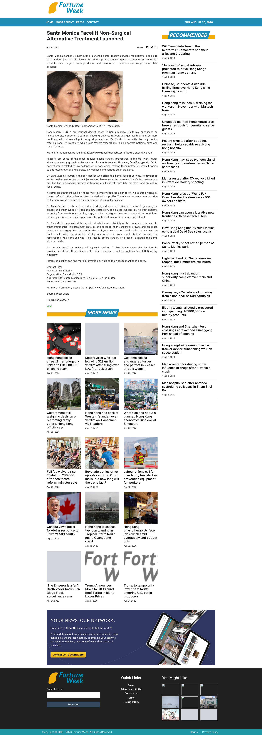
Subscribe (73, 704)
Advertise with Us (131, 689)
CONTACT (92, 22)
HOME (49, 22)
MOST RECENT (65, 22)
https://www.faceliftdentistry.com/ (105, 287)
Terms (131, 697)
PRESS (80, 22)
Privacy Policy (131, 701)
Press (131, 685)
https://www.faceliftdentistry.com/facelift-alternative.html (119, 152)
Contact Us (131, 693)
